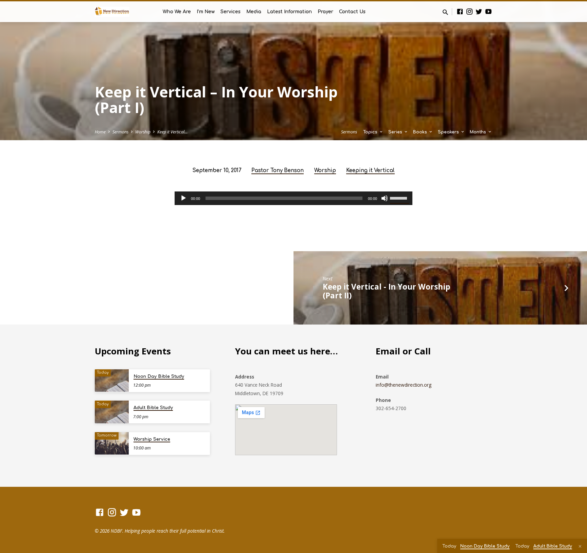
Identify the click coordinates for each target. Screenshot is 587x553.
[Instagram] (469, 11)
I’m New (206, 11)
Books (420, 132)
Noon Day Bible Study (159, 376)
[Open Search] (445, 12)
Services (230, 11)
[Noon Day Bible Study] (112, 380)
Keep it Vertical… (172, 132)
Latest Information (289, 11)
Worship (142, 132)
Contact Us (352, 11)
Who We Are (177, 11)
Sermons (120, 132)
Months (478, 132)
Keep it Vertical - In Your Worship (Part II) (386, 291)
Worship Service (152, 439)
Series (396, 132)
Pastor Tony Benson (277, 170)
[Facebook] (460, 11)
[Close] (580, 546)
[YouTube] (488, 11)
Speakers (449, 132)
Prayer (325, 11)
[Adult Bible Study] (112, 412)
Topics (371, 132)
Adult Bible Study (153, 407)
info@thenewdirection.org (403, 385)
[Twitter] (479, 11)
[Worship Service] (112, 443)
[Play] (183, 198)
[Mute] (384, 198)
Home (100, 132)
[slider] (399, 197)
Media (253, 11)
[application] (293, 198)
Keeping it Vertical (370, 170)
